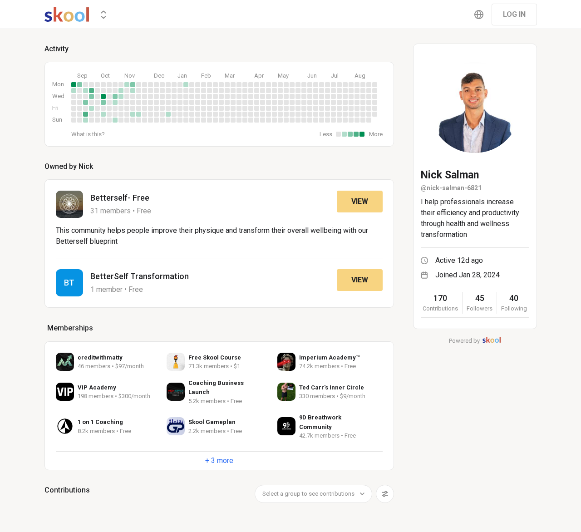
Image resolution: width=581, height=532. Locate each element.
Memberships (70, 328)
